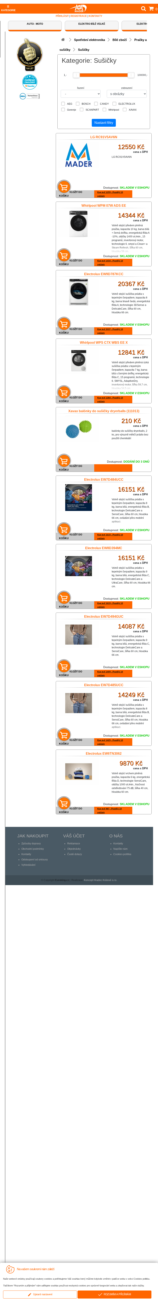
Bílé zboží (120, 40)
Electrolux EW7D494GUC (103, 616)
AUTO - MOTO (35, 23)
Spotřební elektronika (89, 40)
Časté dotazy (74, 854)
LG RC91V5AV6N (103, 137)
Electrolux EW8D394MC (103, 548)
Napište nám (120, 848)
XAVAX (132, 109)
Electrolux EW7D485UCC (103, 685)
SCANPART (92, 109)
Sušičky (83, 49)
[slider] (76, 75)
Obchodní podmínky (32, 848)
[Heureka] (29, 80)
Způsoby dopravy (31, 843)
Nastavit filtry (103, 122)
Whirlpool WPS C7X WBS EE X (104, 342)
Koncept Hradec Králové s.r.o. (100, 880)
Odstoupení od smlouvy (34, 859)
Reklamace (73, 843)
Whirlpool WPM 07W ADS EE (103, 205)
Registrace (79, 16)
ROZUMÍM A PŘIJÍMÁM (116, 1294)
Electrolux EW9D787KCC (103, 274)
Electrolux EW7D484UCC (103, 479)
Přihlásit (62, 16)
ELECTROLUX (126, 103)
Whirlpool (113, 109)
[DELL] (29, 95)
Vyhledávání (28, 864)
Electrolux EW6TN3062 (104, 753)
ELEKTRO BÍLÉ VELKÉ (91, 23)
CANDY (104, 103)
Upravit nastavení (42, 1294)
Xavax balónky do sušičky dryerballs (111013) (103, 411)
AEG (69, 103)
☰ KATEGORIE (8, 8)
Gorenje (71, 109)
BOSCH (86, 103)
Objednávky (74, 848)
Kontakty (95, 16)
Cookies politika (122, 854)
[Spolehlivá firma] (29, 53)
